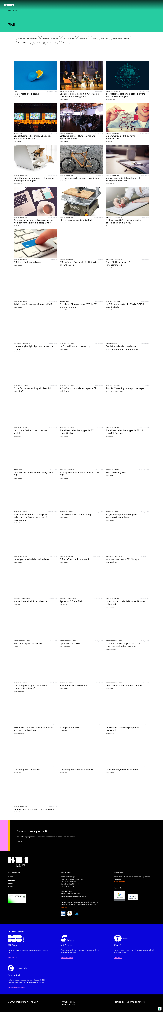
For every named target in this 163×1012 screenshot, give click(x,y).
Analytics (104, 38)
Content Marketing (24, 43)
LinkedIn (10, 877)
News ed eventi (69, 38)
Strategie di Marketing (50, 38)
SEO (94, 38)
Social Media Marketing (121, 38)
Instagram (11, 880)
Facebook (11, 883)
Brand (65, 43)
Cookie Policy (68, 1004)
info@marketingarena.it (72, 893)
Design (39, 43)
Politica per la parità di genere (129, 1001)
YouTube (10, 886)
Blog (13, 10)
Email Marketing (52, 43)
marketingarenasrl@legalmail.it (75, 897)
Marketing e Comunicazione (27, 38)
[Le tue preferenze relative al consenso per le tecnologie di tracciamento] (159, 1008)
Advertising (84, 38)
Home (9, 10)
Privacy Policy (68, 1001)
